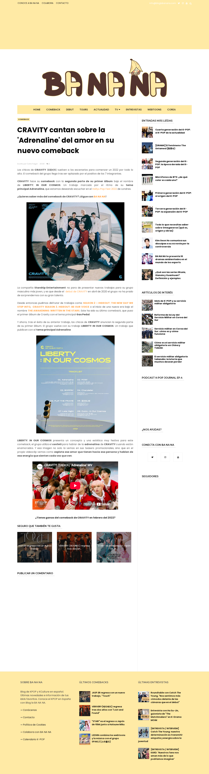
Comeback (53, 109)
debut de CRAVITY (76, 291)
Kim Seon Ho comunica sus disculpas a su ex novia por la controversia (172, 243)
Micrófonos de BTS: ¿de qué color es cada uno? (171, 179)
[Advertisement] (44, 27)
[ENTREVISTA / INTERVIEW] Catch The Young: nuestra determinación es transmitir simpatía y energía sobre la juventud (160, 735)
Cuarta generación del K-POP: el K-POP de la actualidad (172, 131)
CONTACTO (62, 3)
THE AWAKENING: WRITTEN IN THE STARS (54, 310)
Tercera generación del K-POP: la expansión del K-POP (171, 210)
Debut (70, 109)
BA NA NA (99, 196)
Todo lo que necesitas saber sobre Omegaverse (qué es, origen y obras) (171, 227)
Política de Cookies (34, 724)
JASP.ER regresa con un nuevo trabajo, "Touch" (108, 694)
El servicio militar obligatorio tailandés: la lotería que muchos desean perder (171, 359)
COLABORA (47, 3)
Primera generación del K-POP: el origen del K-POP (173, 194)
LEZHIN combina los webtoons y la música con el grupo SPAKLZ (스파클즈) (108, 738)
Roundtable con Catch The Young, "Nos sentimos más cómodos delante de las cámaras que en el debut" (166, 697)
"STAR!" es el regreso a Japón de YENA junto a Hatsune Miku (108, 723)
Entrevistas (134, 109)
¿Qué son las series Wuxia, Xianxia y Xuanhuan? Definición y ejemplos (170, 275)
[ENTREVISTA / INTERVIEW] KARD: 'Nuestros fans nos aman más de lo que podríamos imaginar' (165, 754)
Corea (171, 109)
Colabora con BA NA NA (37, 732)
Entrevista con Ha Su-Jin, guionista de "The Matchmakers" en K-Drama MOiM (166, 715)
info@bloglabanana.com (162, 3)
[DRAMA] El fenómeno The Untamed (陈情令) (170, 147)
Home (36, 109)
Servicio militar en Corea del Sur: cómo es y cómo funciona (171, 331)
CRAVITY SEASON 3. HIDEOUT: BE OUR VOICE (61, 307)
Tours (84, 109)
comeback (23, 119)
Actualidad (101, 109)
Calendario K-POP (34, 739)
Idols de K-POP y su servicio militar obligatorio (170, 302)
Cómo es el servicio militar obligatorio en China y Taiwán (169, 345)
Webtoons (154, 109)
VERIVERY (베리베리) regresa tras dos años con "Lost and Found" (107, 710)
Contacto (29, 717)
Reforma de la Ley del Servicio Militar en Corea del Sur (170, 317)
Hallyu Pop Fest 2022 (104, 189)
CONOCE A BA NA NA (28, 3)
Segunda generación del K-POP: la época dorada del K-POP (171, 164)
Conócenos (30, 710)
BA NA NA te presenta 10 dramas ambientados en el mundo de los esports (171, 259)
